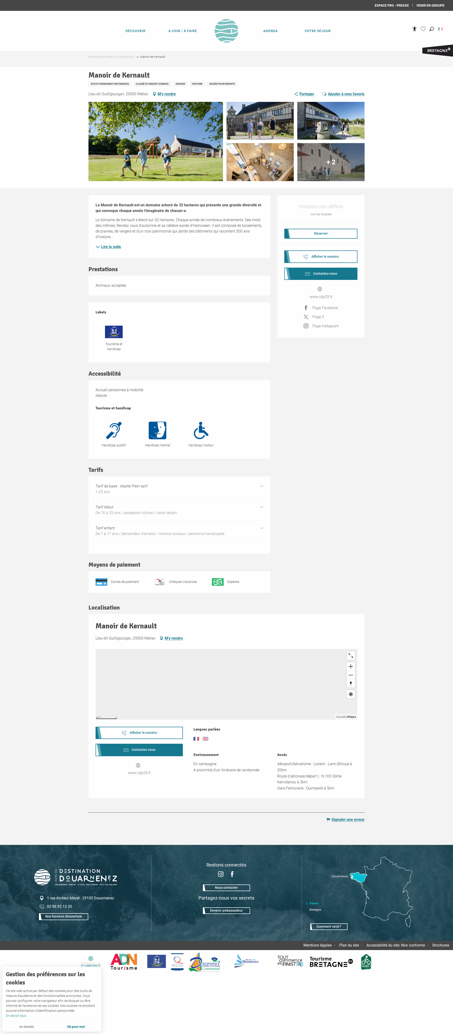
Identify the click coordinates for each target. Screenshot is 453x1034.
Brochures (440, 945)
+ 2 (331, 162)
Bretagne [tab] (315, 909)
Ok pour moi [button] (76, 1027)
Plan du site (349, 945)
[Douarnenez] (248, 962)
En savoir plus (16, 1015)
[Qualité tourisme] (177, 962)
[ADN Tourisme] (123, 962)
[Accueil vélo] (366, 962)
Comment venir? (329, 927)
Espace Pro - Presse (392, 5)
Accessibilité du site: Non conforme (395, 945)
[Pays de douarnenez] (90, 962)
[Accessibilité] (415, 29)
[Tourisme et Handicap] (156, 962)
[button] (432, 29)
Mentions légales (317, 945)
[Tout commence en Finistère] (290, 962)
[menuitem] (135, 30)
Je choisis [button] (26, 1027)
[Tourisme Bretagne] (332, 962)
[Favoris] (424, 29)
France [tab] (314, 903)
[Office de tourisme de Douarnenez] (75, 884)
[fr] (441, 29)
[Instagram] (221, 875)
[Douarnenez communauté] (204, 962)
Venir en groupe (430, 5)
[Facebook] (232, 875)
